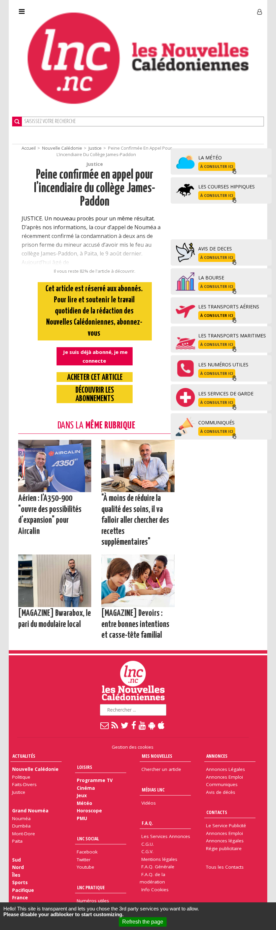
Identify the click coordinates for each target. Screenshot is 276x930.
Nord (18, 867)
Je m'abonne (200, 9)
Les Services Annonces (165, 836)
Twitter (84, 860)
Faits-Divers (24, 784)
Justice (95, 148)
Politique (21, 777)
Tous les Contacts (225, 867)
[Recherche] (17, 121)
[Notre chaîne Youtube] (142, 725)
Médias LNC (153, 789)
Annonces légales (225, 841)
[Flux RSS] (115, 725)
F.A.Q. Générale (157, 867)
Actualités (23, 756)
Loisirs (84, 767)
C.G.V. (147, 851)
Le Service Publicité (226, 825)
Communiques (222, 784)
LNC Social (88, 838)
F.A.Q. (147, 823)
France (20, 898)
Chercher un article (161, 769)
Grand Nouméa (30, 811)
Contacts (216, 812)
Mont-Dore (23, 834)
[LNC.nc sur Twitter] (125, 725)
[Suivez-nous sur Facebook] (134, 725)
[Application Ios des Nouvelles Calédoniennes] (161, 725)
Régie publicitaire (224, 848)
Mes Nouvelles (157, 756)
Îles (16, 875)
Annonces (217, 756)
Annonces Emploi (224, 777)
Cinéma (86, 788)
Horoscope (89, 811)
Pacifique (23, 890)
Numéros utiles (93, 901)
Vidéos (148, 803)
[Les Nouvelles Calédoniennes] (138, 58)
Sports (20, 882)
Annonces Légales (225, 769)
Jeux (82, 795)
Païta (17, 841)
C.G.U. (147, 844)
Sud (16, 860)
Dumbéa (21, 826)
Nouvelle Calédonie (62, 148)
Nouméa (21, 818)
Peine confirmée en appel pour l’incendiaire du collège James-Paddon (94, 188)
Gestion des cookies (132, 747)
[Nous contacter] (104, 725)
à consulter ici (216, 166)
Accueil (29, 148)
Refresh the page (142, 922)
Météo (84, 803)
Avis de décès (220, 792)
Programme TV (95, 780)
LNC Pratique (91, 887)
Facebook (87, 852)
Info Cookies (155, 890)
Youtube (85, 867)
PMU (82, 818)
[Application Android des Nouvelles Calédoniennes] (152, 725)
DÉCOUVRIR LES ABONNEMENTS (94, 395)
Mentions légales (159, 859)
